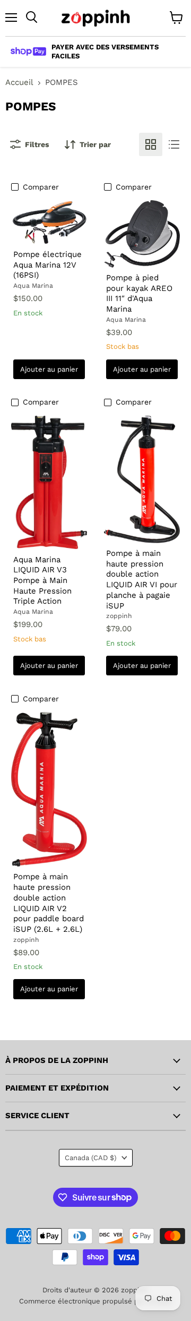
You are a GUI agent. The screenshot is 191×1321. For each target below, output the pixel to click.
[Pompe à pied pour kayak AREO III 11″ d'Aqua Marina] (142, 234)
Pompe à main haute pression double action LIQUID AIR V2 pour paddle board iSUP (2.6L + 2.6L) (48, 902)
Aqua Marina (33, 285)
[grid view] (150, 144)
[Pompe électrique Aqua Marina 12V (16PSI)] (49, 222)
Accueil (19, 82)
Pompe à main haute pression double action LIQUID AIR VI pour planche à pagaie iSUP (141, 579)
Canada (91, 1158)
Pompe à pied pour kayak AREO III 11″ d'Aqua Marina (139, 293)
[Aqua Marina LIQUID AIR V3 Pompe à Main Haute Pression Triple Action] (49, 483)
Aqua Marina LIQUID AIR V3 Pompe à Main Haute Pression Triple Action (42, 580)
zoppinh (119, 616)
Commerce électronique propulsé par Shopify (95, 1301)
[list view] (174, 144)
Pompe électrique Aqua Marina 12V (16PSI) (47, 265)
